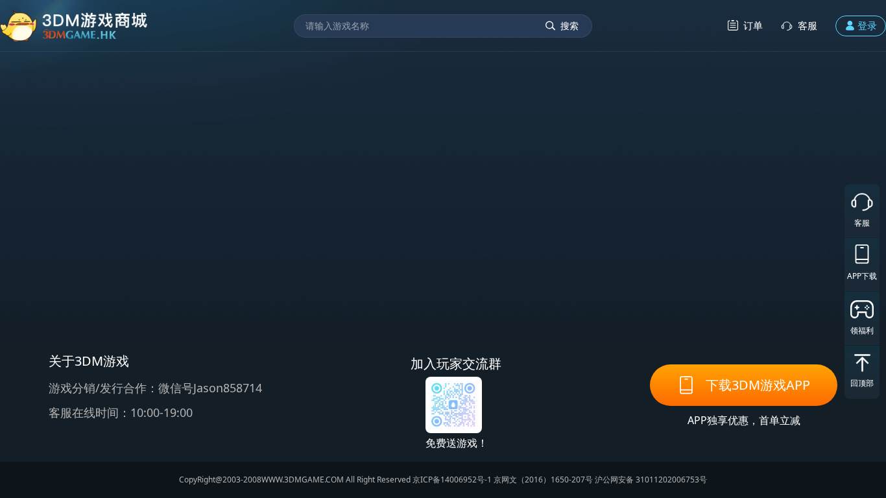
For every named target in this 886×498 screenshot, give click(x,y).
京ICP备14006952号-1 (452, 479)
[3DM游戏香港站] (74, 25)
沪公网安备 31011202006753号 (651, 479)
